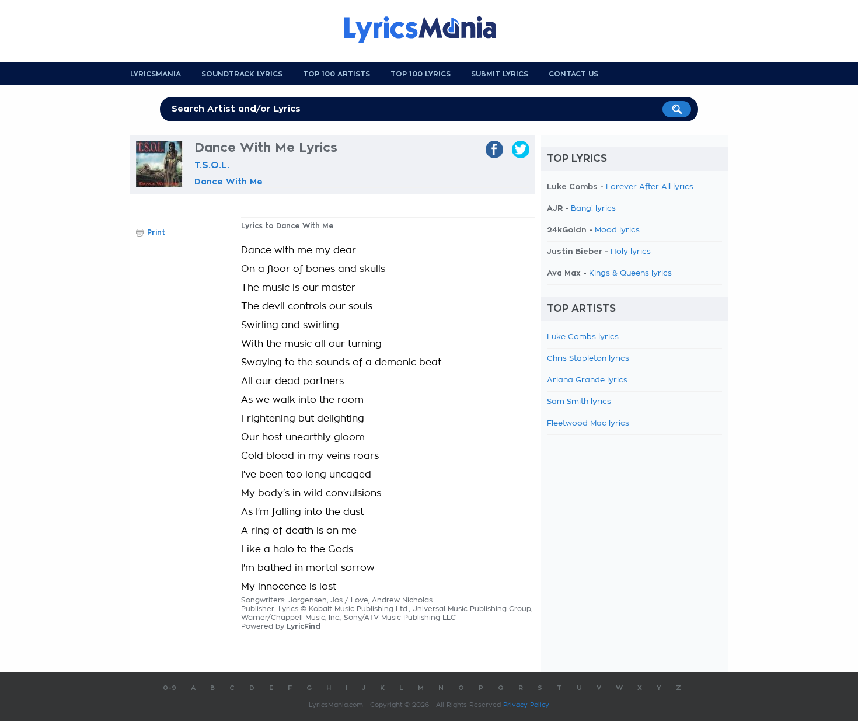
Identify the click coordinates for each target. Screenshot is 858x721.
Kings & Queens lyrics (630, 273)
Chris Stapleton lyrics (588, 359)
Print (156, 232)
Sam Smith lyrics (579, 402)
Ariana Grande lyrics (587, 380)
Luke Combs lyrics (583, 337)
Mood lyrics (617, 230)
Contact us (573, 74)
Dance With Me (228, 181)
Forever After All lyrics (649, 187)
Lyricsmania (155, 74)
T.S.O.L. (211, 165)
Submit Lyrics (499, 74)
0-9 (169, 688)
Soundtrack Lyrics (241, 74)
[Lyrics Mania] (429, 30)
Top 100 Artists (336, 74)
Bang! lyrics (593, 209)
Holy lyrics (631, 252)
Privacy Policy (526, 705)
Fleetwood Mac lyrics (588, 423)
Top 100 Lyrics (420, 74)
